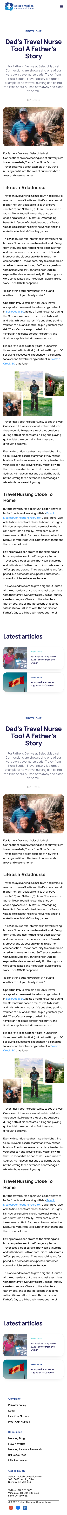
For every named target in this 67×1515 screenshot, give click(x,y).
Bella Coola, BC (15, 311)
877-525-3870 (25, 1490)
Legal (11, 1410)
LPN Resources (18, 1460)
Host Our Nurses (19, 1421)
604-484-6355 (31, 1492)
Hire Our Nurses (18, 1416)
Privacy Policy (17, 1405)
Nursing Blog (16, 1438)
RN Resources (17, 1455)
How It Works (16, 1443)
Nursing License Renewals (25, 1449)
